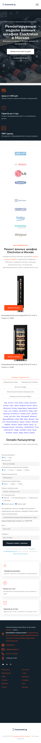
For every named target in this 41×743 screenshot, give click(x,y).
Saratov (32, 433)
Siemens (34, 414)
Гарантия (5, 684)
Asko (16, 403)
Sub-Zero (12, 416)
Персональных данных (20, 554)
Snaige (16, 430)
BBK (21, 419)
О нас (24, 673)
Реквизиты (6, 670)
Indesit (25, 425)
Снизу (11, 470)
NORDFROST (29, 427)
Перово (8, 630)
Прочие (6, 498)
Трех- (21, 484)
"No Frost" (7, 501)
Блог (23, 684)
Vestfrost (9, 433)
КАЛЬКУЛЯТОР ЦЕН (21, 58)
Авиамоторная (32, 633)
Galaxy (22, 422)
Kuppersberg (22, 408)
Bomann (32, 419)
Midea (31, 411)
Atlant (17, 419)
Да (10, 458)
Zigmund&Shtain (8, 419)
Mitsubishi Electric (8, 427)
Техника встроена (8, 455)
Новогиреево (25, 635)
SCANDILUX (15, 414)
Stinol (29, 430)
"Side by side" (21, 504)
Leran (6, 411)
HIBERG (7, 425)
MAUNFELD (23, 411)
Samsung (6, 414)
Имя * (4, 525)
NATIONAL (19, 427)
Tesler (34, 430)
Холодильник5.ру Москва (21, 736)
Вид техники (6, 460)
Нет (5, 458)
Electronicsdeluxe (12, 422)
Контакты (25, 670)
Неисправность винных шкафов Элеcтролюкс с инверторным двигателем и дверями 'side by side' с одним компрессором (20, 511)
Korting (14, 408)
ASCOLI (11, 403)
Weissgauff (25, 416)
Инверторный (9, 504)
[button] (20, 299)
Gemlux (28, 422)
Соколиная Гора (19, 638)
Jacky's (35, 406)
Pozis (37, 427)
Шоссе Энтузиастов (13, 635)
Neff (35, 411)
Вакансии (25, 677)
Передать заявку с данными (16, 543)
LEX (9, 411)
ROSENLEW (8, 430)
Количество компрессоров (11, 481)
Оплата (4, 687)
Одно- (6, 484)
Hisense (14, 425)
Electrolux (33, 403)
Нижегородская (11, 641)
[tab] (20, 378)
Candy (26, 403)
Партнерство (6, 673)
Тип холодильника (8, 495)
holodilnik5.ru (10, 645)
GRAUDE (35, 422)
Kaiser (31, 425)
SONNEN (23, 430)
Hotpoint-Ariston (26, 406)
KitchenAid (7, 408)
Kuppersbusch (32, 408)
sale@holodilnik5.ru (12, 649)
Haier (11, 406)
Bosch (21, 403)
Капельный (33, 498)
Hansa (16, 406)
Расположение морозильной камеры (15, 467)
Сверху (19, 470)
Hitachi (20, 425)
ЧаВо (3, 677)
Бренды (25, 687)
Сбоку (27, 470)
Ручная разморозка (19, 498)
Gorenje (6, 406)
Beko (26, 419)
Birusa (26, 433)
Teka (18, 416)
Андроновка (29, 638)
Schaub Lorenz (25, 414)
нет (5, 470)
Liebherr (15, 411)
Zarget (21, 433)
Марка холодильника (9, 474)
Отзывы (4, 680)
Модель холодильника (10, 488)
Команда (25, 680)
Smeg (6, 416)
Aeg (5, 403)
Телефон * (5, 534)
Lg (35, 425)
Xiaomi (15, 433)
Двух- (13, 484)
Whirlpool (33, 416)
